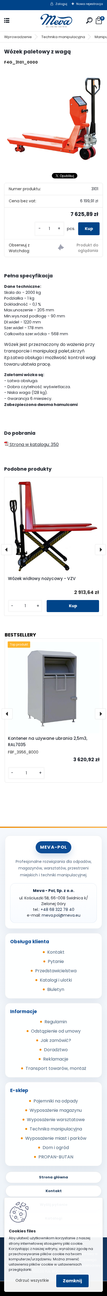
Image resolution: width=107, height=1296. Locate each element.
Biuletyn (55, 989)
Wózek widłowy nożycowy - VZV (42, 578)
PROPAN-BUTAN (55, 1157)
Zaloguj (61, 4)
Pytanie (56, 961)
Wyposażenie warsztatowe (56, 1119)
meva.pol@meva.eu (61, 915)
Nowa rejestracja (89, 4)
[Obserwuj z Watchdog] (78, 248)
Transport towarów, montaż (56, 1068)
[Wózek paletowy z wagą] (53, 118)
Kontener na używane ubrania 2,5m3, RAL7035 (47, 741)
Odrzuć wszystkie (32, 1280)
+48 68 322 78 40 (57, 909)
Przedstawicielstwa (56, 971)
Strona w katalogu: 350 (34, 444)
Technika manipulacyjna (63, 36)
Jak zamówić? (56, 1040)
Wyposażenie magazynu (56, 1110)
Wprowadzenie (18, 36)
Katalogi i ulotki (56, 980)
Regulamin (55, 1022)
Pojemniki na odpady (55, 1101)
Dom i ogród (56, 1147)
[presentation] (6, 549)
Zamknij (72, 1281)
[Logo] (53, 21)
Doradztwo (56, 1050)
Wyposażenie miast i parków (55, 1138)
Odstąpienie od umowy (56, 1031)
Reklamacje (55, 1059)
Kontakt (55, 952)
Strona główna (53, 1177)
